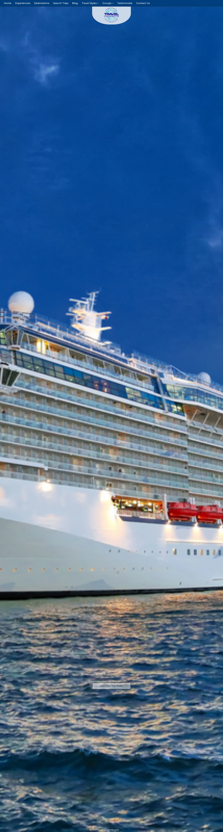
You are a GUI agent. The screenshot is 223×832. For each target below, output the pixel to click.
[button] (5, 416)
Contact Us (143, 3)
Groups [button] (107, 3)
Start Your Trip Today (111, 686)
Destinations (41, 3)
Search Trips (60, 3)
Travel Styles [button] (89, 3)
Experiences (22, 3)
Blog (75, 3)
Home (7, 3)
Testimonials (124, 3)
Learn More (110, 830)
